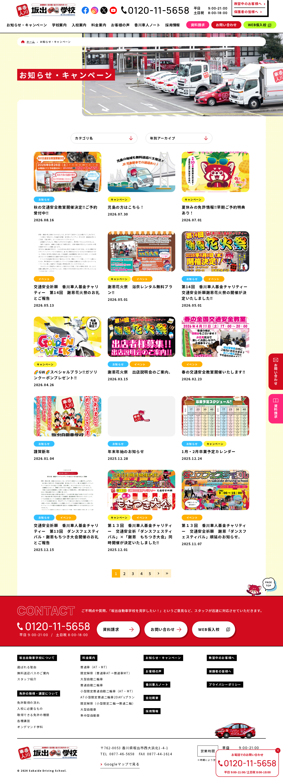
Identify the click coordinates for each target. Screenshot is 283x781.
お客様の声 (120, 24)
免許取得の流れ (28, 702)
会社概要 (152, 698)
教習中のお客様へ (222, 658)
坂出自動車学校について (37, 658)
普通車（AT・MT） (94, 667)
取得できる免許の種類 (33, 715)
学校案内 (59, 24)
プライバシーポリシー (225, 684)
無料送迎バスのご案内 (33, 673)
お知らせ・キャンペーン (27, 24)
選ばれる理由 (27, 667)
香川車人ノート (147, 24)
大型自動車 (88, 709)
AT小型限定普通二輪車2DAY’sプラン (107, 697)
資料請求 (198, 24)
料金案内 (98, 24)
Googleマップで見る (121, 763)
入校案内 (79, 24)
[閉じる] (278, 750)
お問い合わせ (226, 24)
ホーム (31, 41)
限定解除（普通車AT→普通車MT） (106, 673)
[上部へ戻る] (259, 591)
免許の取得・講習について (38, 693)
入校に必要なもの (30, 708)
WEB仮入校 (257, 24)
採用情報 (172, 24)
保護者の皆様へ (246, 11)
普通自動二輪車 (91, 685)
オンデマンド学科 (30, 727)
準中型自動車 (90, 715)
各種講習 (23, 721)
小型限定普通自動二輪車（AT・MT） (107, 691)
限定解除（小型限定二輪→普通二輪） (107, 703)
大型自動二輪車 (91, 679)
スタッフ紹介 (27, 679)
